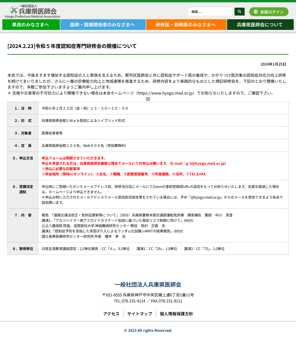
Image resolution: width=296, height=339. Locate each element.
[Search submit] (239, 12)
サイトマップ (139, 313)
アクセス (111, 313)
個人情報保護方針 (176, 313)
